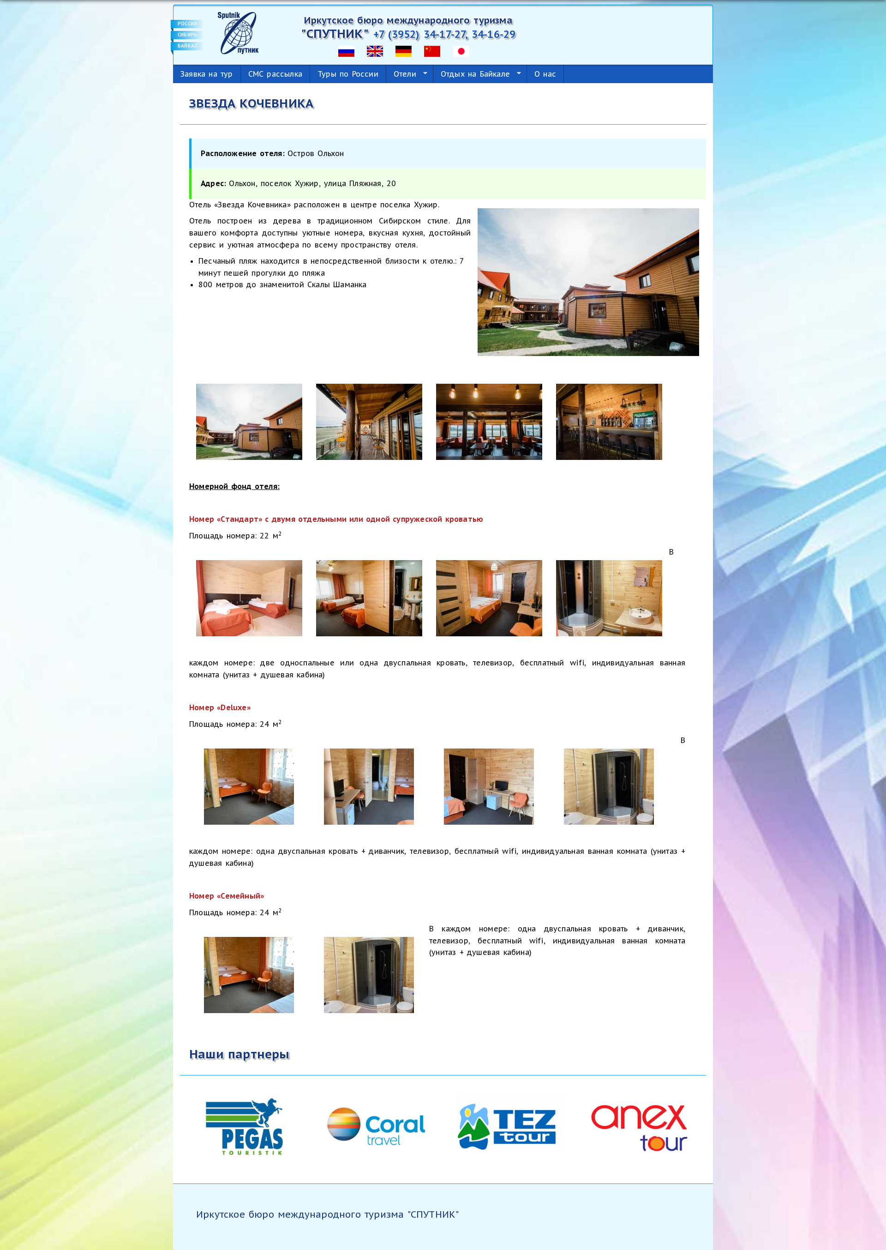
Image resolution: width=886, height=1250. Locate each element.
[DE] (403, 50)
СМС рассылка (275, 74)
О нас (545, 74)
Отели (401, 74)
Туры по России (347, 74)
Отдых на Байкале (471, 74)
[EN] (375, 50)
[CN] (432, 50)
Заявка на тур (206, 74)
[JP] (461, 50)
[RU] (346, 50)
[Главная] (238, 32)
